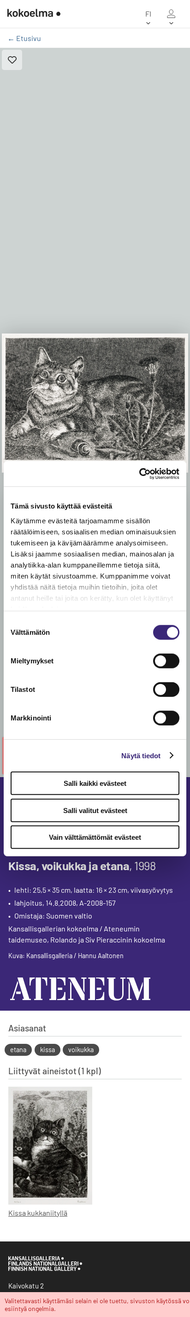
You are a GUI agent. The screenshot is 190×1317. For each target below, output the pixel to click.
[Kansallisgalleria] (45, 1268)
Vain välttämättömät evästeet (95, 837)
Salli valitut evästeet (95, 810)
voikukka (81, 1050)
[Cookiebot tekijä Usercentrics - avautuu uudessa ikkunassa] (139, 474)
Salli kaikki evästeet (95, 783)
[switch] (166, 661)
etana (18, 1050)
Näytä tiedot (140, 755)
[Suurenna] (95, 403)
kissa (47, 1050)
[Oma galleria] (171, 14)
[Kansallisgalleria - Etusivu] (34, 13)
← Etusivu (24, 38)
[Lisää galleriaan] (12, 60)
